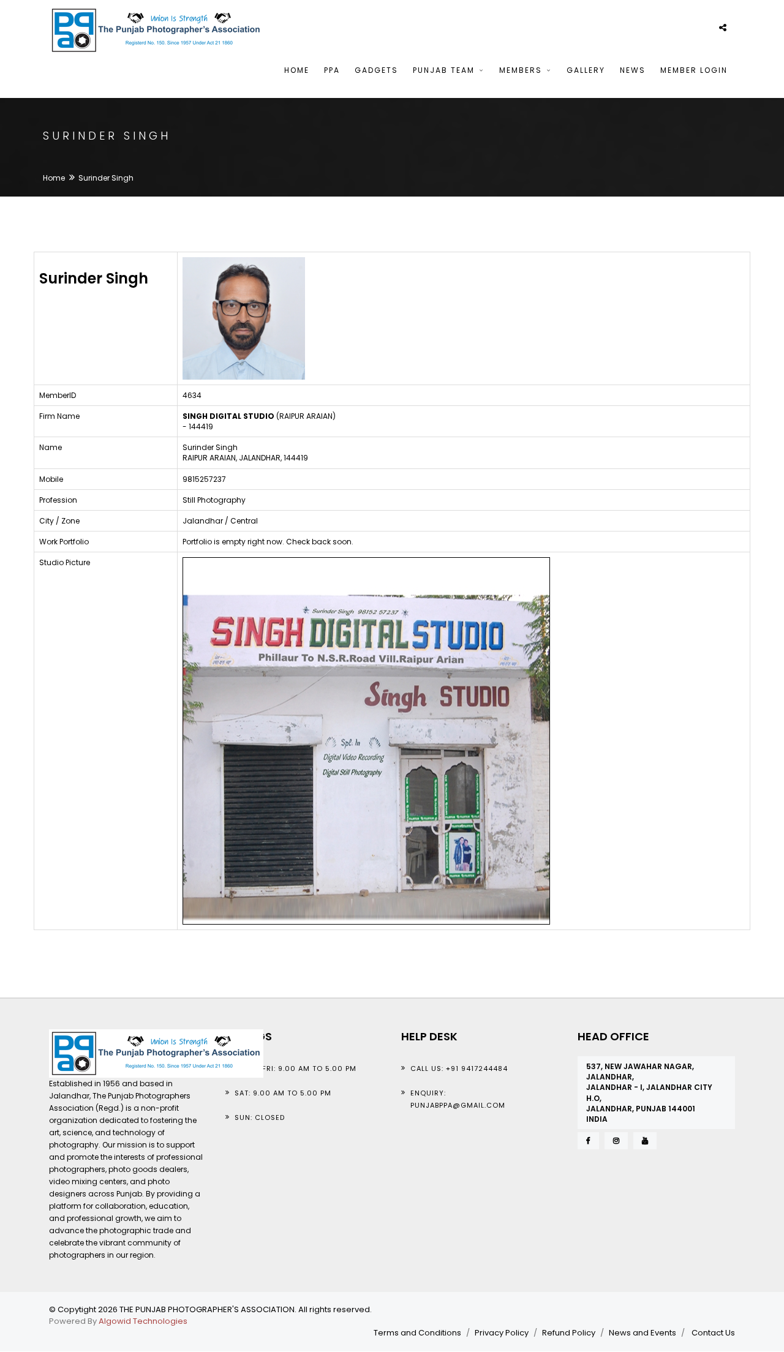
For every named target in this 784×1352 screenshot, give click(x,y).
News (633, 70)
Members (522, 70)
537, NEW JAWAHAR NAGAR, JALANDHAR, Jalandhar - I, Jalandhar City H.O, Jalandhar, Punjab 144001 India (649, 1092)
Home (296, 70)
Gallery (586, 70)
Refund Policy (568, 1333)
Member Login (694, 70)
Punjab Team (445, 70)
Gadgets (376, 70)
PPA (332, 70)
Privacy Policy (502, 1333)
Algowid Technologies (143, 1321)
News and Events (642, 1333)
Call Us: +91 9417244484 (459, 1068)
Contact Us (713, 1333)
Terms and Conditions (417, 1333)
